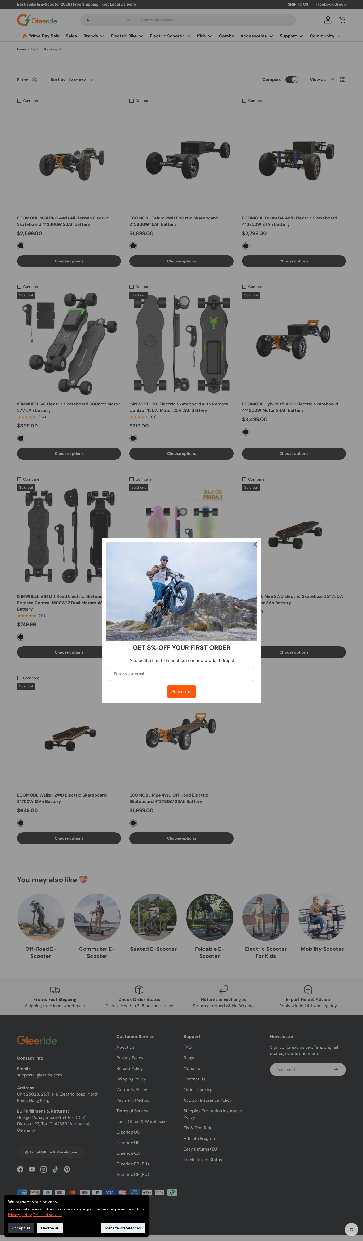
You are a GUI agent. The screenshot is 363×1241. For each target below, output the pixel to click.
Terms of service (47, 1214)
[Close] (254, 544)
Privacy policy (20, 1214)
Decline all (50, 1228)
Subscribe (181, 691)
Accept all (21, 1228)
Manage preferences (123, 1228)
